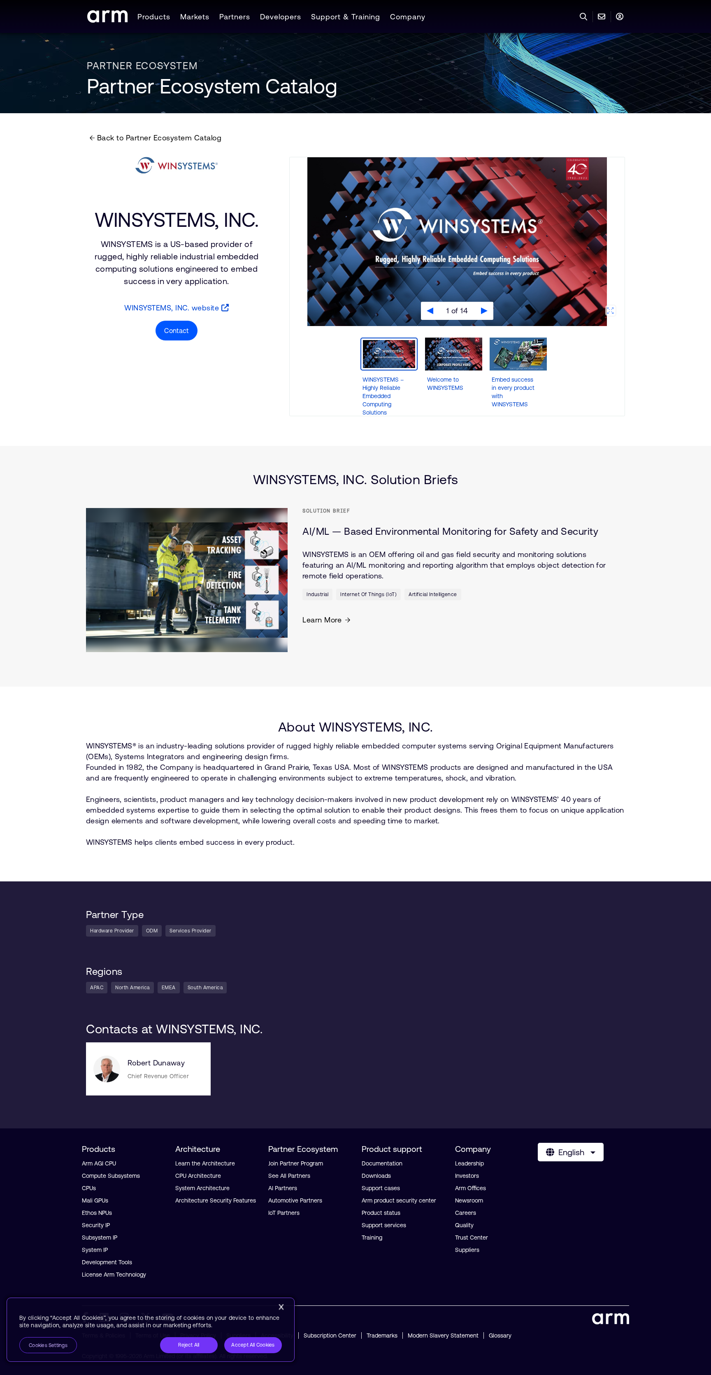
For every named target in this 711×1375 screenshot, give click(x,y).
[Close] (281, 1307)
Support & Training (345, 16)
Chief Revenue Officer (158, 1076)
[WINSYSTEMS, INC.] (176, 165)
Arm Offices (470, 1188)
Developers (280, 16)
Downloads (376, 1175)
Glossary (500, 1335)
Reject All (188, 1345)
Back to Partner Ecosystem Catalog (158, 137)
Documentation (382, 1163)
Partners (234, 16)
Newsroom (469, 1200)
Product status (381, 1213)
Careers (465, 1213)
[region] (151, 1330)
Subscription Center (330, 1335)
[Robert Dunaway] (106, 1069)
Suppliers (467, 1250)
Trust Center (471, 1237)
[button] (389, 377)
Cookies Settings (48, 1345)
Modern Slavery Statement (443, 1335)
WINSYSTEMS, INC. (176, 220)
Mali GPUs (95, 1200)
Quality (464, 1225)
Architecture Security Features (215, 1200)
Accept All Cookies (252, 1345)
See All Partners (289, 1175)
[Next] (484, 311)
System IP (95, 1250)
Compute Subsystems (111, 1175)
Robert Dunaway (156, 1062)
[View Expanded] (610, 310)
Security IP (96, 1225)
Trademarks (382, 1335)
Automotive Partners (295, 1200)
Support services (384, 1225)
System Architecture (202, 1188)
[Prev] (430, 311)
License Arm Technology (114, 1274)
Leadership (469, 1163)
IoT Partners (284, 1213)
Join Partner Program (295, 1163)
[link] (107, 20)
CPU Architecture (198, 1175)
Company (407, 16)
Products (153, 16)
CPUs (89, 1188)
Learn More (322, 619)
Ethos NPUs (97, 1213)
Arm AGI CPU (99, 1163)
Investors (467, 1175)
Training (372, 1237)
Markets (194, 16)
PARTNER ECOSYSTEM (142, 65)
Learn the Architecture (205, 1163)
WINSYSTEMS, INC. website (172, 307)
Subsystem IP (99, 1237)
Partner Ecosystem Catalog (212, 86)
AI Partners (282, 1188)
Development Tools (107, 1262)
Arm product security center (399, 1200)
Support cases (381, 1188)
